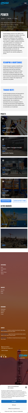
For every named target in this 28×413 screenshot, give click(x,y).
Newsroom (3, 307)
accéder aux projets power (20, 201)
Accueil (2, 18)
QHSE (2, 270)
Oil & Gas (2, 289)
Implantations (3, 268)
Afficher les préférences (14, 408)
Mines (2, 291)
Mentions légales (4, 350)
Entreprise (3, 265)
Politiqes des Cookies (9, 411)
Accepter (14, 401)
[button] (26, 387)
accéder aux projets (6, 201)
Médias (2, 312)
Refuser (14, 405)
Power (2, 293)
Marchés (9, 18)
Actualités (3, 310)
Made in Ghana (3, 272)
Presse (2, 314)
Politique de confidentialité (18, 411)
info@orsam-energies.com (8, 348)
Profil (2, 267)
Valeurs (2, 273)
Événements (3, 309)
